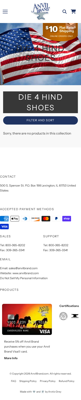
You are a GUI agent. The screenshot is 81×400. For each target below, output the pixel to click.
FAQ (13, 381)
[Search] (64, 11)
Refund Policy (66, 381)
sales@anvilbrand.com (23, 268)
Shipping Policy (28, 381)
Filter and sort (40, 120)
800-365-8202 (15, 245)
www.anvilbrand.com (25, 273)
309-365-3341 (15, 250)
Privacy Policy (47, 381)
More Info (10, 358)
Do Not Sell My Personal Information (24, 278)
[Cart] (73, 11)
